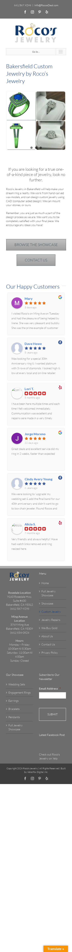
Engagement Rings (19, 692)
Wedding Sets (16, 684)
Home (45, 583)
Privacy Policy (49, 652)
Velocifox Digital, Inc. (37, 771)
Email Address (50, 688)
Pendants (14, 717)
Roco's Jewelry (30, 768)
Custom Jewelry (51, 611)
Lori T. (29, 389)
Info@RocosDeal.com (46, 5)
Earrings (13, 700)
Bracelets (14, 709)
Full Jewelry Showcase (48, 593)
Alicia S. (30, 524)
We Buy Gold (49, 628)
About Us (47, 636)
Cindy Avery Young (38, 479)
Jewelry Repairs (50, 619)
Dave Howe (33, 343)
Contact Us (48, 644)
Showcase (47, 603)
